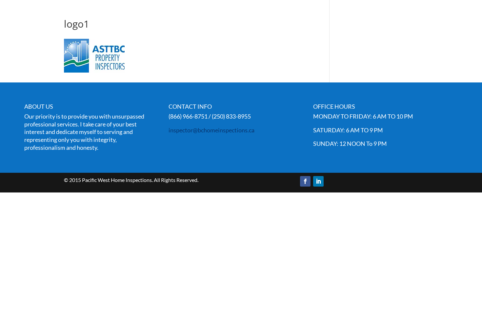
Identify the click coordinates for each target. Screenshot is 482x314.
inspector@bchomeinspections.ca (211, 130)
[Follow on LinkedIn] (318, 181)
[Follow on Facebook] (305, 181)
